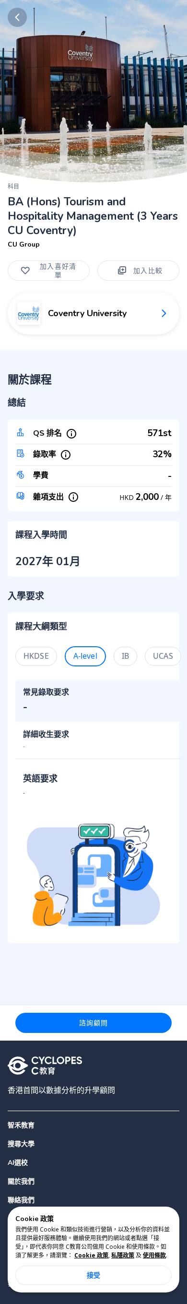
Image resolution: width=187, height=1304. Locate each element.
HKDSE (36, 656)
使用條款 (154, 1255)
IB (125, 656)
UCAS (163, 656)
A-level (85, 656)
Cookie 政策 (91, 1255)
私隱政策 (122, 1255)
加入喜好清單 (58, 270)
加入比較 (148, 270)
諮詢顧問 (93, 1022)
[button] (93, 1144)
